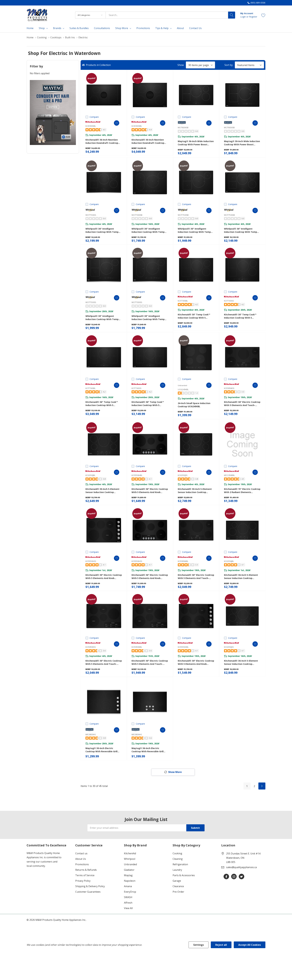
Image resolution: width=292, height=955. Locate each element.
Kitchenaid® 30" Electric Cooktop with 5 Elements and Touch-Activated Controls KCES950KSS (103, 662)
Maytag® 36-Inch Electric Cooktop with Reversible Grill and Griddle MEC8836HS (147, 750)
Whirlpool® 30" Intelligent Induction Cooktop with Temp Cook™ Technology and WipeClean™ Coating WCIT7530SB (196, 230)
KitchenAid (130, 853)
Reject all (221, 944)
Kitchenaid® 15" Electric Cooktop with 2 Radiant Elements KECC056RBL (242, 491)
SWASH (128, 897)
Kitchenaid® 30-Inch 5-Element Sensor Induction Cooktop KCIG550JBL (102, 491)
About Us (80, 859)
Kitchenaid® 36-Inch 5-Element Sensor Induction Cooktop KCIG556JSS (241, 662)
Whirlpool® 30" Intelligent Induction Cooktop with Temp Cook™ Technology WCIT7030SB (149, 230)
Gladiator (129, 869)
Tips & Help (162, 28)
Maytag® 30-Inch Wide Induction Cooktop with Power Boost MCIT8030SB (242, 143)
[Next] (261, 785)
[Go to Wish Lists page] (263, 15)
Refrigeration (180, 864)
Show (180, 65)
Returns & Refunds (86, 869)
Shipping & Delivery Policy (90, 886)
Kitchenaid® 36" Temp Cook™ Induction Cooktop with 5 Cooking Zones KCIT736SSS (148, 404)
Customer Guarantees (88, 891)
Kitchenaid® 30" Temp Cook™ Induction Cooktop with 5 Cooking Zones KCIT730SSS (240, 316)
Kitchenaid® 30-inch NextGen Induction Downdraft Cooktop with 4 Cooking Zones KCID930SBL (148, 141)
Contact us (81, 853)
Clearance (178, 886)
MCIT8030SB (229, 127)
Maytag (128, 875)
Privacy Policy (82, 880)
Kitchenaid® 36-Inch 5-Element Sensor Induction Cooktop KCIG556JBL (241, 576)
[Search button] (231, 15)
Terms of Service (84, 875)
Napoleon (129, 880)
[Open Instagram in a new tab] (233, 876)
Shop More (121, 28)
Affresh (128, 902)
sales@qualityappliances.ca (241, 867)
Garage (177, 880)
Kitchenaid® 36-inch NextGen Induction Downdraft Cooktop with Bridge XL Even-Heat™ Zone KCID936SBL (103, 141)
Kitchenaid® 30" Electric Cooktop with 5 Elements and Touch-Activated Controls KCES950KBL (150, 662)
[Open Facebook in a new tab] (226, 876)
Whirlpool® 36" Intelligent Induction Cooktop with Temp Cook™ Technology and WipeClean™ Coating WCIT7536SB (242, 230)
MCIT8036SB (183, 127)
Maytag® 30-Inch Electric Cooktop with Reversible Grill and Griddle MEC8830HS (101, 750)
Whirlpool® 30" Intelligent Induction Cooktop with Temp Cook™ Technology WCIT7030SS (149, 318)
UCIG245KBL (183, 389)
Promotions (82, 864)
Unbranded (130, 864)
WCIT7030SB (137, 215)
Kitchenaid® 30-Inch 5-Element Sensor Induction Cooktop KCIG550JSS (195, 491)
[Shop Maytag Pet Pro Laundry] (53, 112)
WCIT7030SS (137, 302)
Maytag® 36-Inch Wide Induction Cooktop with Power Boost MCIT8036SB (196, 143)
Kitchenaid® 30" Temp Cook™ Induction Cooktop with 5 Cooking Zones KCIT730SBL (194, 316)
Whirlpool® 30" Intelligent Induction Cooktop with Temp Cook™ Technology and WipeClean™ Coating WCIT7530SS (103, 318)
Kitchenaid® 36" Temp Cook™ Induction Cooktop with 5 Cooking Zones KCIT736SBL (101, 404)
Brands (57, 28)
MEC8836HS (137, 734)
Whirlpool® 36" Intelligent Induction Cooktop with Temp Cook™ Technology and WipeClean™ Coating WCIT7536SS (103, 230)
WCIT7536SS (90, 215)
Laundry (177, 869)
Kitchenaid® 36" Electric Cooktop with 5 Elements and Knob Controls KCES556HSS (150, 576)
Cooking (177, 853)
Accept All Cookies (249, 944)
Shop (42, 28)
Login (243, 16)
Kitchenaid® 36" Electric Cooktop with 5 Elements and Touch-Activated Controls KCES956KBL (196, 576)
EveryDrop (130, 891)
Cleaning (178, 859)
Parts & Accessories (184, 875)
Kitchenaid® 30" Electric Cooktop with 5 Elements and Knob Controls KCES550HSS (103, 576)
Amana (128, 886)
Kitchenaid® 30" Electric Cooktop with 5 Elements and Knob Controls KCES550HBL (196, 662)
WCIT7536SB (229, 215)
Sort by (228, 65)
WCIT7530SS (90, 302)
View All (128, 908)
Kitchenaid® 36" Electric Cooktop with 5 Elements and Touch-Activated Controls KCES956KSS (242, 404)
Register (253, 16)
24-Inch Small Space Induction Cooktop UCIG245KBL (194, 405)
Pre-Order (178, 891)
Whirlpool (129, 859)
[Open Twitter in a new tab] (241, 876)
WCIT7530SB (183, 215)
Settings (198, 944)
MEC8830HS (90, 734)
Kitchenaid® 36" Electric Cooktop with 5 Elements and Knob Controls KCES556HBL (150, 491)
